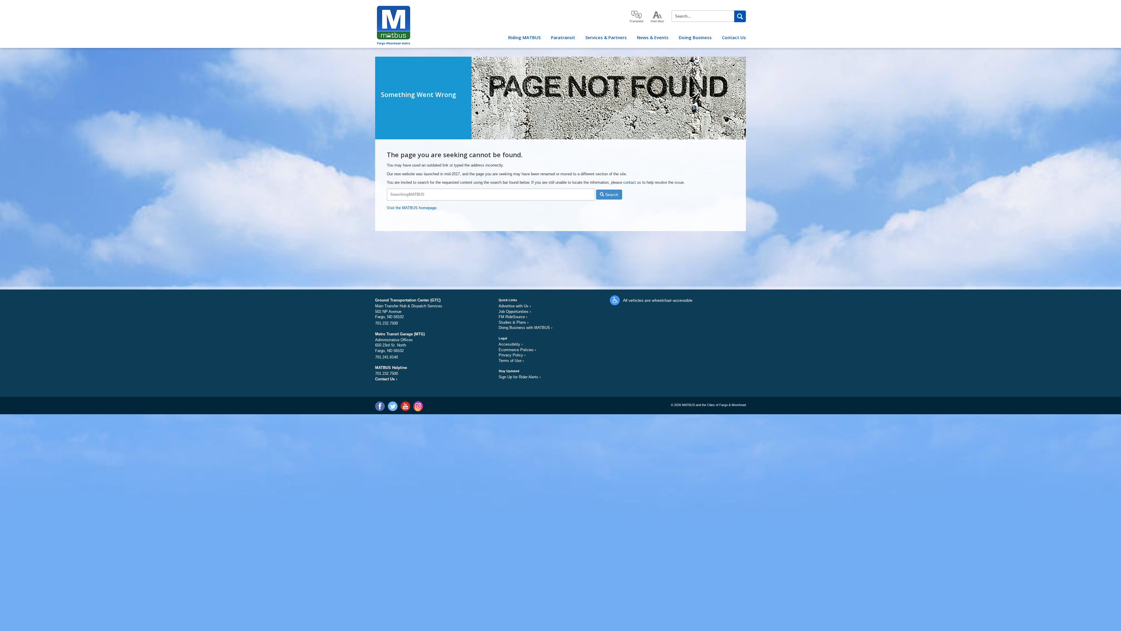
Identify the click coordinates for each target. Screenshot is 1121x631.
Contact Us (734, 37)
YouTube (405, 406)
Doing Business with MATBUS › (525, 327)
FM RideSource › (513, 317)
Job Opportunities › (515, 311)
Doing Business (695, 37)
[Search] (740, 16)
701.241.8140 (386, 357)
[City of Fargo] (393, 7)
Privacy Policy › (512, 355)
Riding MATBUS (524, 37)
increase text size (657, 16)
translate (636, 16)
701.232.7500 (386, 323)
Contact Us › (386, 379)
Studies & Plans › (513, 322)
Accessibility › (511, 344)
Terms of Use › (511, 360)
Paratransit (563, 37)
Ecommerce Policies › (517, 350)
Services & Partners (606, 37)
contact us (632, 182)
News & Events (653, 37)
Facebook (380, 406)
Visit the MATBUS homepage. (412, 208)
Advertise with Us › (515, 306)
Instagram (418, 406)
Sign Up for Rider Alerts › (520, 377)
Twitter (393, 406)
